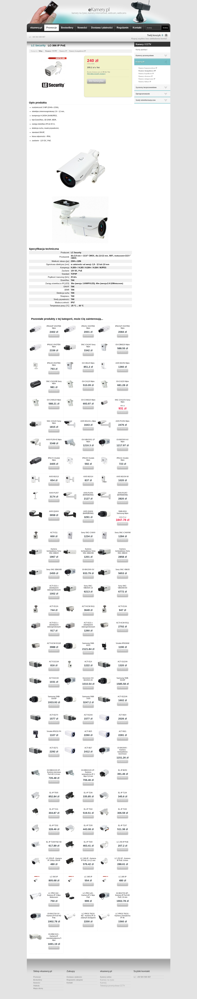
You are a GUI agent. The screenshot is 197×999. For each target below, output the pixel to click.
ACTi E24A (88, 715)
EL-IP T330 (88, 842)
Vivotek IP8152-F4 (54, 731)
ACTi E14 (88, 662)
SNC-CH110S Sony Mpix (122, 401)
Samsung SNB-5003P (123, 679)
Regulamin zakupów (75, 980)
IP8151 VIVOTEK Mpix (88, 327)
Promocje (51, 27)
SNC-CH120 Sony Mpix (54, 422)
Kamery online (105, 977)
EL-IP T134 (122, 793)
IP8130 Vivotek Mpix (88, 459)
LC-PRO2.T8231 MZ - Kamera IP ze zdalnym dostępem (88, 916)
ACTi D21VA (54, 662)
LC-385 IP (88, 877)
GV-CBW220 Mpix (123, 345)
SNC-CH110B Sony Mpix (54, 382)
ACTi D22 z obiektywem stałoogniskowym (54, 588)
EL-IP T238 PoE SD (54, 842)
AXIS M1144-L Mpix (88, 421)
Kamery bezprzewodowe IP (148, 68)
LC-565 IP (54, 877)
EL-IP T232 (53, 825)
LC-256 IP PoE (122, 842)
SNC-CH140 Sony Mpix (88, 346)
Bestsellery (67, 27)
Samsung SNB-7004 (88, 698)
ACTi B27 (88, 748)
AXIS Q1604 (54, 511)
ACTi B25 (88, 731)
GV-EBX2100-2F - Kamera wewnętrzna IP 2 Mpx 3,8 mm (88, 773)
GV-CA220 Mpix (122, 381)
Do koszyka (54, 335)
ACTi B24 (122, 715)
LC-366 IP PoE (56, 45)
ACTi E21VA (54, 678)
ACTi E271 (54, 748)
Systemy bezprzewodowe (146, 87)
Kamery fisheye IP (145, 81)
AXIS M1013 (54, 477)
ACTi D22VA (122, 662)
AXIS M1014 (88, 477)
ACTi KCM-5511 (122, 623)
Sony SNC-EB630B (54, 570)
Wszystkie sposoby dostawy (96, 73)
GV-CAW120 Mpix (54, 400)
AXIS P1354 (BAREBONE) (88, 494)
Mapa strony (38, 988)
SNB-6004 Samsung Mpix (122, 512)
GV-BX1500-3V (88, 570)
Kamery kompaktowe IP (147, 71)
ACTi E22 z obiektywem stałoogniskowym (88, 625)
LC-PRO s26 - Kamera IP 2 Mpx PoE (88, 895)
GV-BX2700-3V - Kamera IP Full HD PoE (54, 916)
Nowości (82, 27)
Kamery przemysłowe (145, 56)
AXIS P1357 (54, 493)
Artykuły (36, 986)
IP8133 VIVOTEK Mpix (54, 364)
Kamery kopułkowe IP (146, 73)
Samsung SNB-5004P (54, 698)
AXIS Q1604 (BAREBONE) (88, 512)
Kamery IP (140, 62)
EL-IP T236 (88, 793)
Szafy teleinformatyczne (146, 100)
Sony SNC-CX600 (88, 533)
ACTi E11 (54, 533)
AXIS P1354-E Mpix (54, 440)
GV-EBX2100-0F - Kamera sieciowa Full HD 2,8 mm (54, 772)
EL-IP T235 (88, 825)
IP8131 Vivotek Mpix (122, 459)
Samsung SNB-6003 (88, 644)
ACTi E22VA (122, 697)
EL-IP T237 (122, 825)
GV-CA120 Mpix (88, 381)
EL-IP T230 (122, 809)
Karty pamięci (141, 50)
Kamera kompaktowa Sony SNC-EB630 (122, 551)
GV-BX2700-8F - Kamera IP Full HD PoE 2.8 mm (122, 895)
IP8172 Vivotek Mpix (54, 459)
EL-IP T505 (53, 793)
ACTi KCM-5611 (88, 606)
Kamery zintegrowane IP (147, 79)
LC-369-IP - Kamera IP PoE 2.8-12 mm (88, 859)
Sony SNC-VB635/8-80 (122, 587)
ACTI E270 (54, 715)
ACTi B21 (122, 731)
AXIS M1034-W (122, 477)
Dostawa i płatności (101, 27)
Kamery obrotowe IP (146, 76)
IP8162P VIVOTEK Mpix (54, 327)
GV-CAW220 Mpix (88, 400)
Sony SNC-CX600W (123, 533)
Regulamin (122, 27)
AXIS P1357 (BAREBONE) (122, 494)
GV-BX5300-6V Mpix (122, 441)
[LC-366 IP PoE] (53, 81)
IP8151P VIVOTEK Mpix (122, 327)
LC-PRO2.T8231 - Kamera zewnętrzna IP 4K (122, 916)
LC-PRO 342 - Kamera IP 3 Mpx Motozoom (54, 895)
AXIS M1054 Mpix (123, 363)
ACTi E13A (122, 606)
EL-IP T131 (53, 809)
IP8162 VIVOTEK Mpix (54, 346)
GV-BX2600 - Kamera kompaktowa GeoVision (122, 751)
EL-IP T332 (88, 809)
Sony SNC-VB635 (123, 570)
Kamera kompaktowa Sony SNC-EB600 (54, 551)
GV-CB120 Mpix (88, 363)
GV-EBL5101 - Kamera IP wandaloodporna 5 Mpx (53, 937)
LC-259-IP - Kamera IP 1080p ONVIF (54, 859)
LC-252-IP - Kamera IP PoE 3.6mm (122, 859)
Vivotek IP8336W (122, 643)
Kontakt (137, 27)
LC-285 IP (122, 877)
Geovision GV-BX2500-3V (88, 679)
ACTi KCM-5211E (54, 643)
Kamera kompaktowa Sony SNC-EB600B (88, 551)
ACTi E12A (54, 606)
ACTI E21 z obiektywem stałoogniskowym (54, 625)
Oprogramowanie (143, 94)
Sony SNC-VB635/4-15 (88, 587)
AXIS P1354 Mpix (122, 421)
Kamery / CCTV (143, 44)
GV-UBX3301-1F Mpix (88, 441)
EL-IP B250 (122, 770)
